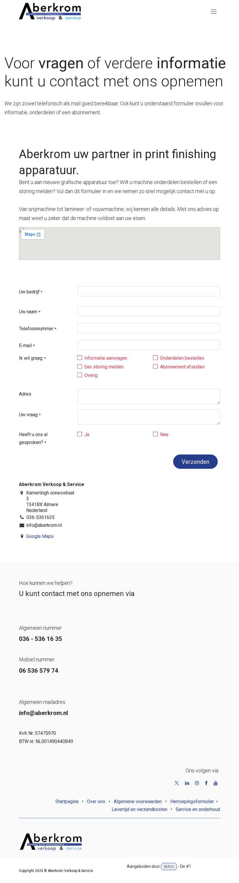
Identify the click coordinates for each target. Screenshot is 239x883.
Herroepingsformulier (192, 801)
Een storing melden (104, 367)
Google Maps (40, 536)
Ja (86, 434)
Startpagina (66, 801)
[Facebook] (206, 783)
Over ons (96, 801)
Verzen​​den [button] (195, 461)
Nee (164, 434)
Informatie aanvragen (105, 358)
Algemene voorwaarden (138, 801)
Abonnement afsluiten (182, 367)
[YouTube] (215, 783)
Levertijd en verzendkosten (139, 809)
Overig (91, 375)
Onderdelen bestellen (182, 358)
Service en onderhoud (198, 809)
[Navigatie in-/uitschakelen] (213, 11)
